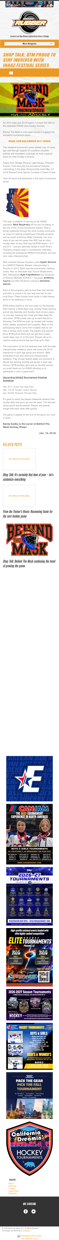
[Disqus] (29, 622)
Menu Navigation (29, 43)
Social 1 (33, 1211)
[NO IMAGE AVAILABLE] (19, 469)
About (11, 1184)
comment (11, 72)
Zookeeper (26, 1231)
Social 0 (25, 1211)
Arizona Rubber (29, 22)
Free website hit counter (29, 1239)
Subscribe (13, 1193)
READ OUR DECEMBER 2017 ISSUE (29, 141)
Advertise (12, 1186)
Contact (12, 1188)
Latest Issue (14, 1191)
